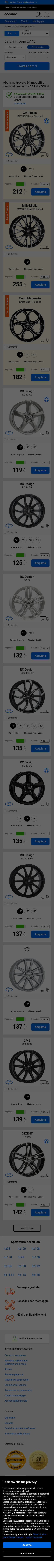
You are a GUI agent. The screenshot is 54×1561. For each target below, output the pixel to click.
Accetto (27, 1545)
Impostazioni (27, 1553)
